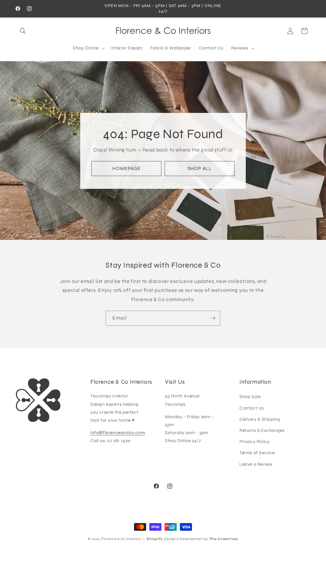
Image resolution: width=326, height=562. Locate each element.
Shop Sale (249, 396)
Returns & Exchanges (261, 430)
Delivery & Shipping (259, 419)
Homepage (126, 168)
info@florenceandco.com (117, 432)
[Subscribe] (213, 318)
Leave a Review (255, 464)
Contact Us (251, 408)
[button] (23, 31)
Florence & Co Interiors (121, 539)
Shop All (200, 168)
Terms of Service (257, 452)
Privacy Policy (254, 441)
